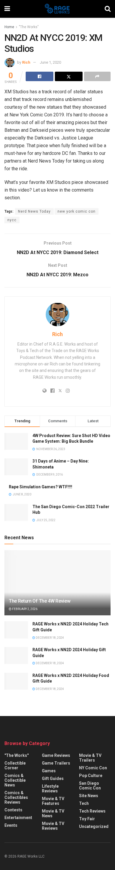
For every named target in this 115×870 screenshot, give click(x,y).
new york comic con (77, 211)
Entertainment (18, 817)
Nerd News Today (34, 211)
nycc (12, 220)
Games (49, 770)
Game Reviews (56, 755)
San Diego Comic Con (90, 785)
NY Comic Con (93, 767)
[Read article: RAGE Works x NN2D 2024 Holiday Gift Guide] (16, 655)
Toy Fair (87, 818)
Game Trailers (56, 763)
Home (9, 27)
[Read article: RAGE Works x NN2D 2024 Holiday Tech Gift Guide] (16, 629)
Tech (84, 803)
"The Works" (29, 27)
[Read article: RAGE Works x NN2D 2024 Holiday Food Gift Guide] (16, 681)
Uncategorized (94, 826)
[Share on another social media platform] (97, 76)
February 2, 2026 (24, 609)
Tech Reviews (92, 811)
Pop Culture (90, 775)
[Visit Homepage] (57, 9)
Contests (13, 810)
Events (10, 825)
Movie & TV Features (53, 801)
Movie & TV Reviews (53, 826)
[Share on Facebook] (39, 76)
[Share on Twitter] (69, 76)
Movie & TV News (53, 813)
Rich (26, 62)
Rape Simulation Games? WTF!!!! (40, 486)
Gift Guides (53, 778)
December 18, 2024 (49, 637)
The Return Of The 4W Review (39, 601)
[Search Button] (108, 9)
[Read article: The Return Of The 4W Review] (57, 588)
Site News (88, 795)
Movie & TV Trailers (90, 758)
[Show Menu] (7, 9)
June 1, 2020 (50, 62)
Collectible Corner (15, 765)
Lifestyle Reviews (50, 788)
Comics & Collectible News (15, 780)
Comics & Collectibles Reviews (16, 797)
